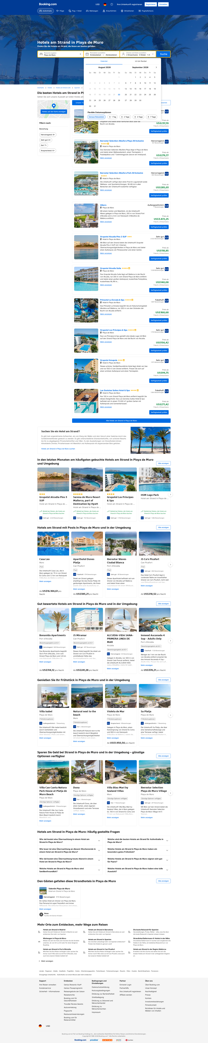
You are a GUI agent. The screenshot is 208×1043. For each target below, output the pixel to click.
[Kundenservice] (112, 4)
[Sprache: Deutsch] (105, 4)
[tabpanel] (122, 92)
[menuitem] (45, 11)
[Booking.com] (48, 4)
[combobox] (60, 55)
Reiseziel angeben (50, 53)
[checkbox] (119, 77)
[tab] (104, 61)
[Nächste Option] (170, 494)
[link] (53, 134)
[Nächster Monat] (156, 67)
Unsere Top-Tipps (83, 103)
